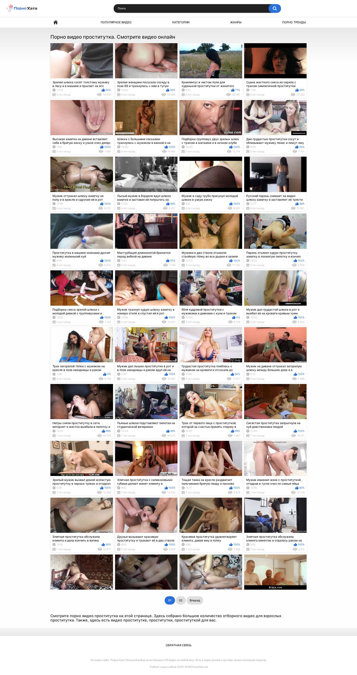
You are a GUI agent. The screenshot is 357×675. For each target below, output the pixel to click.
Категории (180, 22)
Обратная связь (179, 645)
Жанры (236, 22)
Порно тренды (294, 22)
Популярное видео (116, 22)
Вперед (195, 600)
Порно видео (55, 22)
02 (181, 600)
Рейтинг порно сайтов (163, 666)
